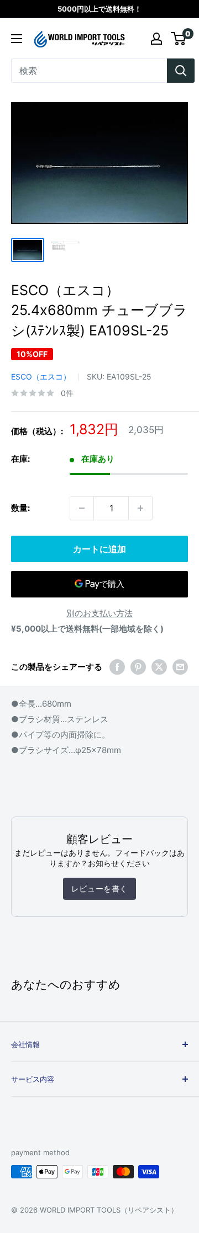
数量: (20, 508)
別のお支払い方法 (99, 613)
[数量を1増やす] (140, 508)
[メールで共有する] (180, 667)
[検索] (181, 70)
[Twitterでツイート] (159, 667)
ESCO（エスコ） (41, 376)
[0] (179, 38)
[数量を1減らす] (81, 508)
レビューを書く (99, 888)
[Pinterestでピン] (138, 667)
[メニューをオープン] (16, 38)
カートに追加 (99, 548)
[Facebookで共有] (117, 667)
